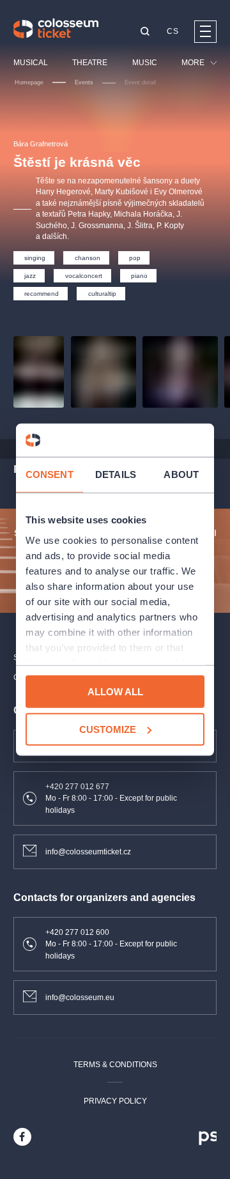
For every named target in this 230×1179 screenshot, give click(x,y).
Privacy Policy (115, 1101)
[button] (145, 32)
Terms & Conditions (115, 1064)
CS (172, 31)
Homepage (29, 82)
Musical (30, 62)
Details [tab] (115, 474)
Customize (107, 729)
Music (144, 62)
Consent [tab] (49, 474)
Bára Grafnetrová (40, 144)
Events (84, 82)
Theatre (89, 62)
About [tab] (181, 474)
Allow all (115, 691)
